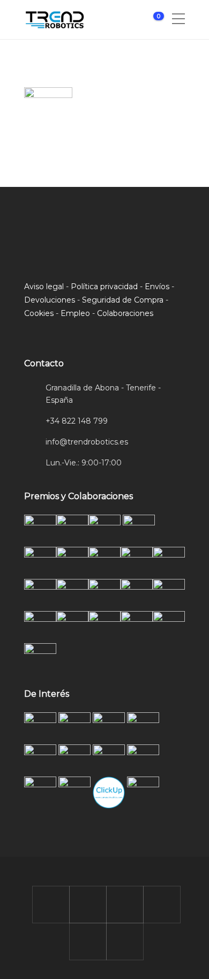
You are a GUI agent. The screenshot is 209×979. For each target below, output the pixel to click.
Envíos (157, 286)
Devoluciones (49, 300)
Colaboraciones (125, 313)
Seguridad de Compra (122, 300)
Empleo (75, 313)
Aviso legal (44, 286)
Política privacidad (104, 286)
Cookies (39, 313)
